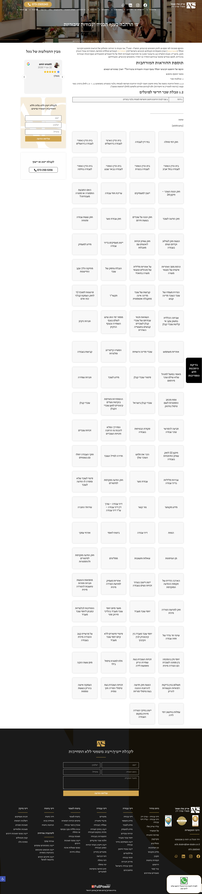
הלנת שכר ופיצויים (98, 840)
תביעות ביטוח (48, 825)
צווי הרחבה (107, 41)
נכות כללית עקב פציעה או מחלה (70, 831)
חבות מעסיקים (21, 817)
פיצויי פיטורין (100, 821)
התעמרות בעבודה (98, 836)
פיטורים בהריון (100, 852)
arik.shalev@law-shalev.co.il (187, 844)
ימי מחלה (102, 864)
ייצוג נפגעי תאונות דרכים (72, 842)
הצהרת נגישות (152, 860)
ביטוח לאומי (118, 10)
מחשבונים (128, 870)
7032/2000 (172, 51)
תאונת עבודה (74, 836)
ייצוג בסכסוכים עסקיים (44, 845)
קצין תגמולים (22, 838)
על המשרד (152, 10)
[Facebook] (145, 5)
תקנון (156, 856)
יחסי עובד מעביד (125, 838)
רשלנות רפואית (21, 821)
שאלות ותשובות (70, 10)
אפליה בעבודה (100, 825)
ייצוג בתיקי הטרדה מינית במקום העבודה (97, 831)
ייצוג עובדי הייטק (125, 849)
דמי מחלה (102, 860)
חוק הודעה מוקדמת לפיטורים (97, 870)
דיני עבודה (141, 10)
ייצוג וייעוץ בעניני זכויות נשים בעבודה (96, 846)
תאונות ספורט (21, 825)
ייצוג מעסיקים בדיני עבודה (124, 843)
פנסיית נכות (49, 821)
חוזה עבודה (128, 857)
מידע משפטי (127, 821)
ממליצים (155, 843)
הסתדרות (122, 51)
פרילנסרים (128, 853)
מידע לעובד (128, 825)
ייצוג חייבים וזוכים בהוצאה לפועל (46, 858)
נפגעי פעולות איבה (72, 848)
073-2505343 (194, 849)
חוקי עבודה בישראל (124, 866)
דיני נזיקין (130, 10)
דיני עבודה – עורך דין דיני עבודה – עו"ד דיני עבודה (149, 820)
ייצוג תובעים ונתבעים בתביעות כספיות (44, 851)
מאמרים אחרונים (151, 873)
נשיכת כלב (23, 842)
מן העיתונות (81, 10)
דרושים (156, 864)
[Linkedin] (130, 5)
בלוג (50, 10)
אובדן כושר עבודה (72, 825)
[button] (2, 879)
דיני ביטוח (93, 10)
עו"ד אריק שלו (153, 826)
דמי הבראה (101, 856)
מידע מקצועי (58, 10)
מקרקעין (155, 839)
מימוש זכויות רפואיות (71, 821)
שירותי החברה (152, 835)
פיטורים (103, 817)
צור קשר (43, 10)
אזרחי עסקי (105, 10)
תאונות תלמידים (20, 829)
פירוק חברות (127, 862)
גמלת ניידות (75, 852)
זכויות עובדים (127, 833)
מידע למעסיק (127, 829)
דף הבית (126, 41)
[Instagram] (138, 5)
